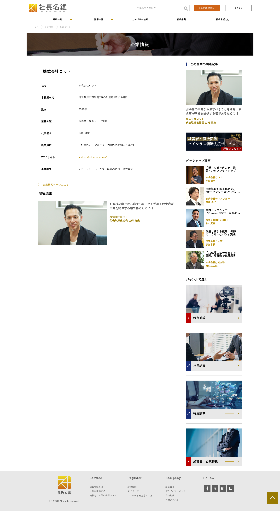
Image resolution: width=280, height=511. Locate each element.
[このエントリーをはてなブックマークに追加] (223, 488)
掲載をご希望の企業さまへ (103, 495)
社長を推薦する (97, 491)
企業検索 (48, 27)
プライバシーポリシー (176, 491)
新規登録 (207, 8)
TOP (35, 27)
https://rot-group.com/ (94, 157)
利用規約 (170, 495)
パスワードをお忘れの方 (140, 495)
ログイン (238, 8)
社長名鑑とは (96, 486)
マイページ (133, 491)
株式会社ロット (68, 27)
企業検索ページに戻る (56, 184)
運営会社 (170, 486)
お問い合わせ (172, 500)
